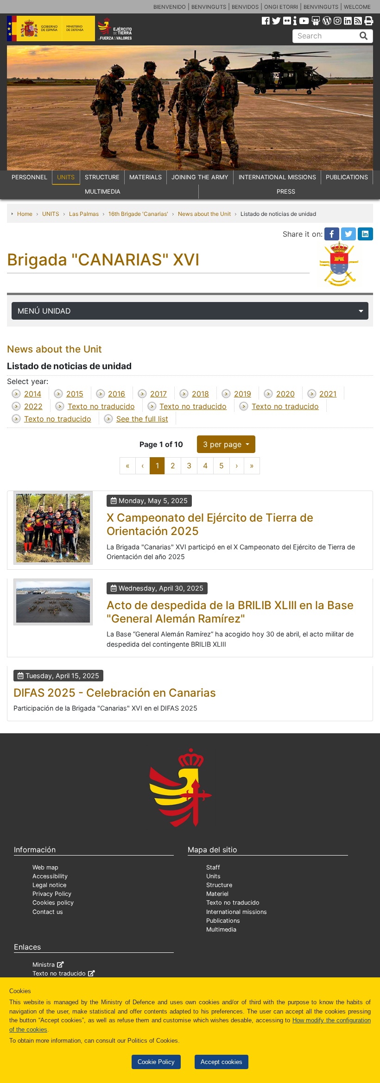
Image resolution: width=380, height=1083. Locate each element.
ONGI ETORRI (281, 7)
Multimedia (221, 929)
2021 (327, 393)
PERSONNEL (29, 177)
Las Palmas (84, 213)
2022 (33, 406)
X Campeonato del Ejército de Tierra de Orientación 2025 (210, 524)
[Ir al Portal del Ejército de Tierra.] (121, 27)
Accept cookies (221, 1061)
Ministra (43, 964)
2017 (158, 393)
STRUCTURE (102, 177)
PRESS (286, 191)
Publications (223, 920)
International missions (236, 911)
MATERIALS (145, 177)
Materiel (217, 893)
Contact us (47, 911)
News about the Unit (204, 213)
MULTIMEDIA (102, 191)
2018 (200, 393)
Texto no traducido (101, 406)
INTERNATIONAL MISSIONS (277, 177)
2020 (285, 393)
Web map (45, 867)
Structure (219, 885)
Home (24, 213)
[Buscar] (364, 36)
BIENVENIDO (169, 7)
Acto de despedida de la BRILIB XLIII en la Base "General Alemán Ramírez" (230, 611)
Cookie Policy (156, 1061)
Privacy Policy (51, 893)
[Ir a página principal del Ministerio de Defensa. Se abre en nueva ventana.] (51, 27)
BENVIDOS (245, 7)
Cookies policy (53, 902)
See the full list (142, 418)
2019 (242, 393)
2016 (116, 393)
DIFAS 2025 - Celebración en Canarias (114, 692)
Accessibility (50, 876)
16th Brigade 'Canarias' (138, 213)
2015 (74, 393)
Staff (213, 867)
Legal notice (49, 885)
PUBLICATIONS (347, 177)
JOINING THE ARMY (199, 177)
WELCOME (357, 7)
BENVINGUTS (208, 7)
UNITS (66, 177)
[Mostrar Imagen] (53, 528)
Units (213, 876)
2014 (32, 393)
